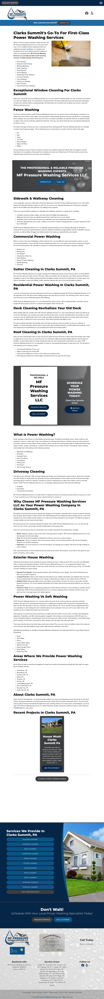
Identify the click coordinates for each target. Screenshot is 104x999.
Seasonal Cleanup (30, 882)
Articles (45, 992)
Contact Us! (64, 23)
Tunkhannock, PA (46, 980)
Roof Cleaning (30, 877)
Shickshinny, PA (45, 978)
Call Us (60, 182)
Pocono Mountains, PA (56, 969)
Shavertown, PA (51, 965)
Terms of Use (63, 992)
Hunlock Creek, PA (57, 978)
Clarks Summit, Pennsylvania (52, 779)
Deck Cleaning (30, 849)
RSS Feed (78, 992)
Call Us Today (63, 920)
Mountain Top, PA (46, 967)
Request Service (10, 3)
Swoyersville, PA (44, 982)
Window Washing (23, 66)
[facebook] (83, 965)
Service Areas (76, 409)
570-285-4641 (18, 708)
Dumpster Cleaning (30, 854)
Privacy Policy (53, 992)
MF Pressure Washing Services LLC (49, 997)
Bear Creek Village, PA (56, 976)
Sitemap (71, 992)
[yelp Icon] (92, 14)
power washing (27, 49)
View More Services (30, 892)
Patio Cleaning (30, 873)
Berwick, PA (44, 971)
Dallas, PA (41, 965)
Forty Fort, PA (57, 980)
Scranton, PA (57, 967)
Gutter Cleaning (30, 863)
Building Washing (30, 839)
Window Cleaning (30, 887)
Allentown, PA (44, 976)
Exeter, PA (53, 982)
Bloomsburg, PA (54, 971)
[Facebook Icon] (87, 14)
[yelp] (87, 965)
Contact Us (45, 182)
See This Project (52, 768)
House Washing (30, 868)
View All (52, 985)
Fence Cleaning (30, 858)
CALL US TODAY (38, 414)
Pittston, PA (61, 982)
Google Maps (26, 992)
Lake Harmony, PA (58, 973)
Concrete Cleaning (30, 844)
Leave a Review (37, 992)
